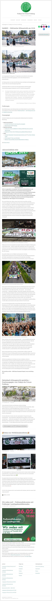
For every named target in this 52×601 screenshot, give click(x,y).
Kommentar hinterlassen (18, 46)
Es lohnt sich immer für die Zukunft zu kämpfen (15, 124)
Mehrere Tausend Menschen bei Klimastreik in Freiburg (16, 139)
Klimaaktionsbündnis (15, 554)
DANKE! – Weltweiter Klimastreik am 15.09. (18, 28)
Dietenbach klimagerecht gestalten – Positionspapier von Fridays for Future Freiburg (16, 382)
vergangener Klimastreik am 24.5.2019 (9, 592)
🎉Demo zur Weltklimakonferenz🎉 (16, 433)
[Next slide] (35, 178)
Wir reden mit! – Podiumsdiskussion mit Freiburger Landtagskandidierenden (17, 503)
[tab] (17, 187)
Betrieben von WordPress (7, 597)
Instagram (21, 568)
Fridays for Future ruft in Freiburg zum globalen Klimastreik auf (18, 131)
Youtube (20, 575)
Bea (11, 46)
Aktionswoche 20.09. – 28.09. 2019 (8, 587)
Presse (37, 571)
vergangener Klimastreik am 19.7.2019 (9, 590)
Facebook (20, 573)
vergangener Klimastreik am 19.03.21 (9, 581)
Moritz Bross (6, 142)
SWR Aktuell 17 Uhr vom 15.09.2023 (12, 138)
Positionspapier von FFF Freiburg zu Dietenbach (15, 426)
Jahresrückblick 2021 (10, 150)
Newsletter (38, 573)
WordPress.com (15, 598)
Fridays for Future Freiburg (26, 14)
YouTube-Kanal (28, 556)
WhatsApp (21, 566)
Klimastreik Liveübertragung (11, 125)
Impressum (38, 568)
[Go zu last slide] (3, 178)
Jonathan (12, 168)
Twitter (20, 571)
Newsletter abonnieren (44, 34)
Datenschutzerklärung (40, 566)
